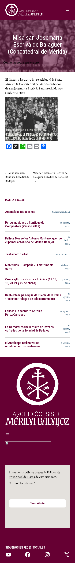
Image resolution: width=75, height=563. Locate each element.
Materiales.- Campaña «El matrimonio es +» (29, 266)
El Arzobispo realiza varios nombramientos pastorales (22, 344)
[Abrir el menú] (68, 10)
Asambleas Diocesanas (20, 212)
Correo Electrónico (22, 483)
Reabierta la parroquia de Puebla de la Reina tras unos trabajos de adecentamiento (33, 297)
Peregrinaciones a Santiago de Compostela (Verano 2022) (24, 224)
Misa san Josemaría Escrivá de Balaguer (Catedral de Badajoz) (50, 175)
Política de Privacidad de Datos (34, 474)
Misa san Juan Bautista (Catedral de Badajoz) (17, 177)
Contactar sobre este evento (21, 62)
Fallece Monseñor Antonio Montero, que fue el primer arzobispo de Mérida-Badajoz (33, 240)
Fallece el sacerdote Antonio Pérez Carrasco (23, 312)
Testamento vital (16, 254)
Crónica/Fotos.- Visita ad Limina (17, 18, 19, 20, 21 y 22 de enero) (31, 281)
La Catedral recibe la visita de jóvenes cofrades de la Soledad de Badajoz (29, 328)
